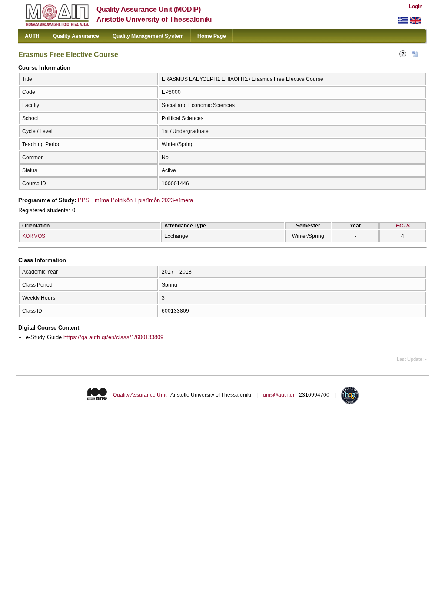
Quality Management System (148, 36)
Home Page (211, 36)
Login (415, 6)
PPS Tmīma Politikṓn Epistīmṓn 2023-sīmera (135, 200)
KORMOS (33, 236)
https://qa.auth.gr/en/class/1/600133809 (113, 337)
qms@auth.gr (279, 395)
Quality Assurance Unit (139, 395)
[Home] (57, 24)
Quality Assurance (76, 36)
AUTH (32, 36)
